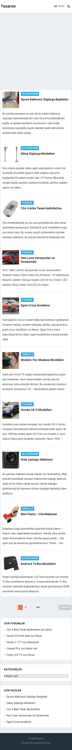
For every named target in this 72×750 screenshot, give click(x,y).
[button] (59, 6)
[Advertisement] (36, 50)
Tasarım (8, 6)
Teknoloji (27, 354)
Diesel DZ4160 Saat (18, 635)
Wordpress (26, 743)
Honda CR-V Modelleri (36, 410)
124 (37, 607)
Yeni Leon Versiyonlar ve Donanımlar (27, 715)
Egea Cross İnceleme (35, 305)
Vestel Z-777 (14, 642)
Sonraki (65, 607)
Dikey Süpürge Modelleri (38, 153)
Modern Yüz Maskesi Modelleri (42, 360)
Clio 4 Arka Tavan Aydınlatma (41, 208)
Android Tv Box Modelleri (38, 564)
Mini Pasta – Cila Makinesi (39, 514)
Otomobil (27, 203)
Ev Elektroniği (30, 94)
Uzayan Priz (13, 648)
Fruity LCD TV (14, 654)
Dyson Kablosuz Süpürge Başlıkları (44, 99)
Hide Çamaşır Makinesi (37, 459)
